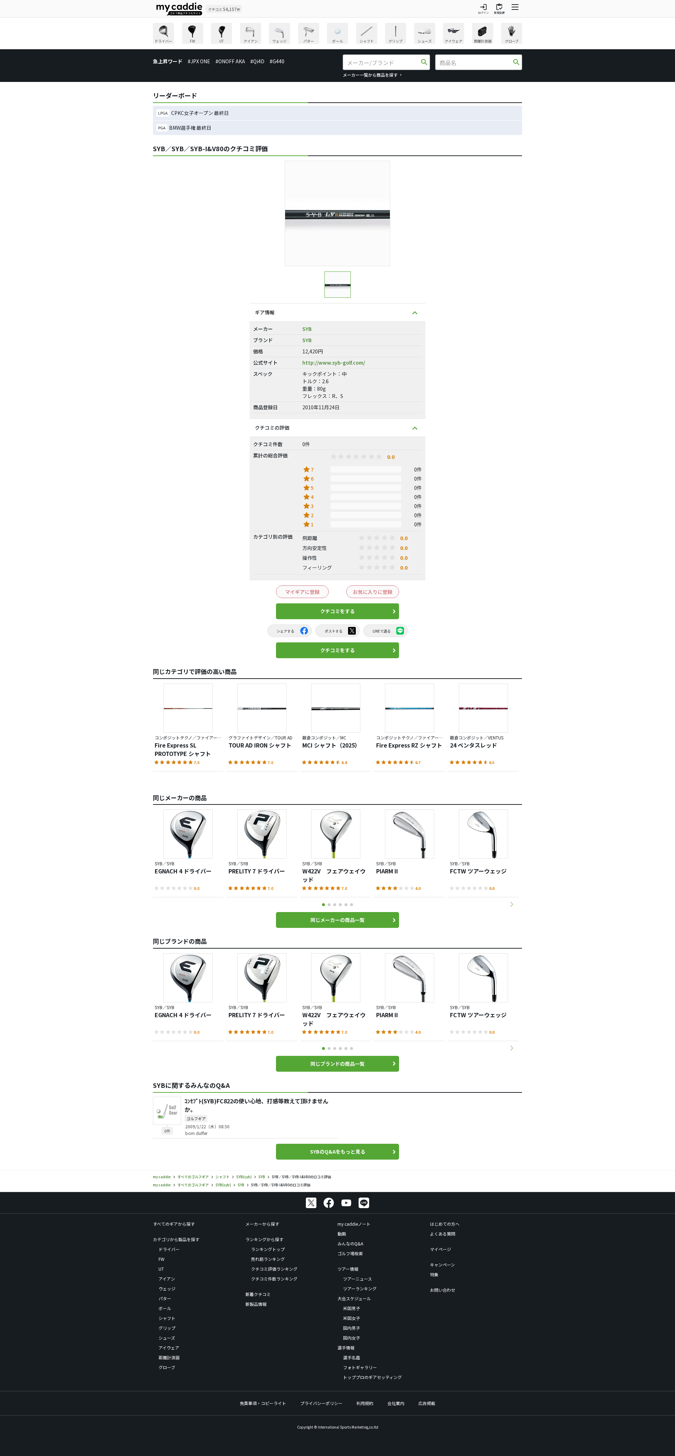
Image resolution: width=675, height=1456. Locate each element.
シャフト (167, 1318)
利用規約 (364, 1403)
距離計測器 (169, 1357)
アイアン (167, 1279)
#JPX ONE (199, 61)
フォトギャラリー (360, 1367)
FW (162, 1259)
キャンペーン (442, 1265)
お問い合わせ (442, 1290)
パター (165, 1298)
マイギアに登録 (302, 591)
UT (161, 1269)
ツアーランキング (360, 1288)
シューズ (167, 1338)
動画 (342, 1234)
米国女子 (351, 1318)
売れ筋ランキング (268, 1259)
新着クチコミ (258, 1294)
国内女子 (351, 1338)
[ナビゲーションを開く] (515, 9)
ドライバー (169, 1249)
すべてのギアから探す (174, 1224)
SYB (306, 328)
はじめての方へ (444, 1224)
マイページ (440, 1249)
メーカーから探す (262, 1224)
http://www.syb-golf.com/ (333, 362)
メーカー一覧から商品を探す (370, 75)
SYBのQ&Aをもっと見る (337, 1151)
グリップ (167, 1328)
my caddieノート (354, 1224)
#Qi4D (257, 61)
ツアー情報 (348, 1269)
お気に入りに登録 (372, 591)
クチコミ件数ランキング (274, 1279)
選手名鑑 (351, 1357)
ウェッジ (167, 1288)
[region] (337, 34)
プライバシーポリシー (321, 1403)
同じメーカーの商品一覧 (337, 919)
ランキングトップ (268, 1249)
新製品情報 (255, 1304)
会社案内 (395, 1403)
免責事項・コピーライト (263, 1403)
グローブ (167, 1367)
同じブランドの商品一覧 (337, 1063)
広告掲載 (426, 1403)
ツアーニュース (357, 1279)
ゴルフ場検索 (350, 1253)
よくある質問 (442, 1234)
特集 (434, 1274)
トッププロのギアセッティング (372, 1377)
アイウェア (169, 1348)
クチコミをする (337, 611)
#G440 (277, 61)
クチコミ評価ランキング (274, 1269)
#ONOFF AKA (230, 61)
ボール (165, 1308)
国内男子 (351, 1328)
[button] (511, 904)
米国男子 (351, 1308)
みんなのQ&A (350, 1243)
